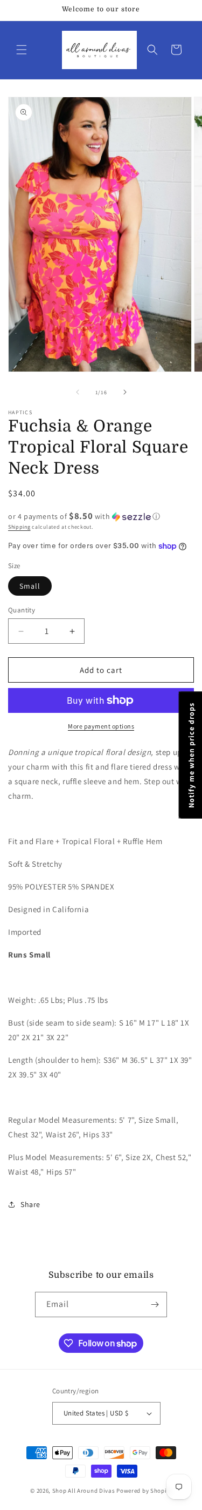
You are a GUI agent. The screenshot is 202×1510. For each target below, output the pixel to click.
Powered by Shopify (144, 1490)
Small (29, 586)
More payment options (101, 726)
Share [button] (30, 1204)
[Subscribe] (154, 1304)
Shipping (19, 526)
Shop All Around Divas (83, 1490)
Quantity (21, 610)
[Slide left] (77, 392)
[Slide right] (125, 392)
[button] (21, 50)
